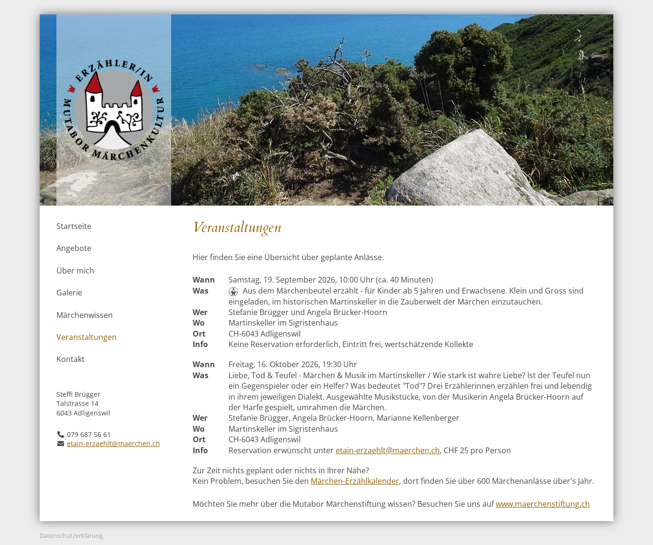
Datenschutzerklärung (71, 535)
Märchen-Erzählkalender (355, 481)
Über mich (75, 270)
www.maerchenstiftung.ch (543, 504)
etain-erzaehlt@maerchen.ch (113, 443)
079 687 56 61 (89, 434)
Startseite (73, 226)
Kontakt (70, 359)
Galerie (69, 292)
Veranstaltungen (86, 337)
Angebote (73, 248)
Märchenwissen (84, 315)
